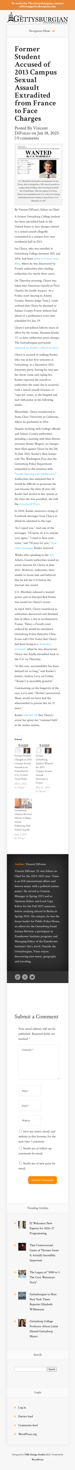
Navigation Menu (39, 31)
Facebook (25, 977)
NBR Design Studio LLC (37, 1454)
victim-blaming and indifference (35, 474)
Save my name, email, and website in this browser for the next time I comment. (37, 1136)
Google (18, 977)
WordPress (37, 1459)
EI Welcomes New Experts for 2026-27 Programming (42, 1228)
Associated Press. (29, 504)
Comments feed (28, 1425)
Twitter (32, 977)
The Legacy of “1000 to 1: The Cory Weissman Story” (45, 1277)
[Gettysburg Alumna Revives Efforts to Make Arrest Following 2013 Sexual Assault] (23, 803)
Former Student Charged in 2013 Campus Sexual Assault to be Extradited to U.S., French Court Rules (23, 767)
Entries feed (25, 1416)
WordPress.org (27, 1434)
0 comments (28, 138)
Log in (22, 1408)
